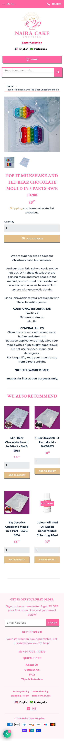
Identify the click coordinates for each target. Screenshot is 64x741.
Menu (10, 4)
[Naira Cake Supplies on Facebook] (28, 709)
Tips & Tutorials (32, 679)
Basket (34, 59)
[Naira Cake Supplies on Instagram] (34, 709)
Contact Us (32, 669)
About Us (32, 664)
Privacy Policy (21, 691)
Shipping (16, 208)
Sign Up (52, 622)
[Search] (58, 72)
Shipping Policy (20, 695)
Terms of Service (41, 695)
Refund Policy (40, 691)
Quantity (9, 221)
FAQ (32, 674)
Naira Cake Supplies (33, 718)
